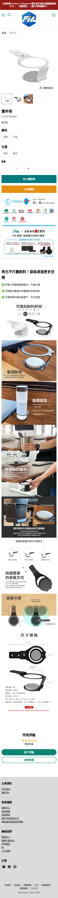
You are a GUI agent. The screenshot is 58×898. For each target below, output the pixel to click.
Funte (14, 116)
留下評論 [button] (29, 752)
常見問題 (6, 811)
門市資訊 (6, 789)
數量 (4, 161)
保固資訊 (6, 814)
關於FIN (5, 792)
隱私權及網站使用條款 (12, 821)
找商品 (17, 885)
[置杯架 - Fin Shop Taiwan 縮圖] (7, 99)
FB (3, 847)
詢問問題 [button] (29, 760)
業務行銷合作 (8, 840)
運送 (4, 818)
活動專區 (28, 885)
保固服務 (23, 888)
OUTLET (35, 888)
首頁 (4, 33)
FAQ (37, 885)
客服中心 (6, 807)
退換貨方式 (13, 818)
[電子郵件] (4, 867)
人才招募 (6, 850)
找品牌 (8, 885)
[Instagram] (15, 867)
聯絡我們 (46, 885)
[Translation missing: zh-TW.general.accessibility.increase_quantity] (28, 168)
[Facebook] (9, 867)
